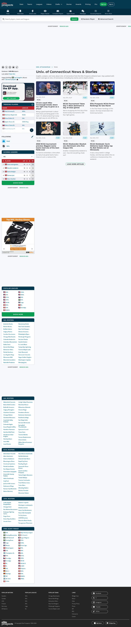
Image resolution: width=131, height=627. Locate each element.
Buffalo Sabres (7, 329)
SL (6, 566)
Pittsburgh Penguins (24, 337)
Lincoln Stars (7, 521)
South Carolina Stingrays (22, 471)
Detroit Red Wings (8, 347)
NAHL (22, 295)
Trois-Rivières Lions (24, 483)
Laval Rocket (7, 444)
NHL (23, 125)
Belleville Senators (8, 407)
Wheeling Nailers (23, 488)
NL (21, 305)
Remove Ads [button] (64, 26)
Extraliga (23, 307)
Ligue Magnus (25, 538)
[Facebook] (3, 67)
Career (74, 616)
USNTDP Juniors (23, 518)
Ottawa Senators (23, 332)
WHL (7, 305)
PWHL (22, 579)
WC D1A (8, 579)
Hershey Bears (7, 439)
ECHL (7, 297)
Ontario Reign (22, 410)
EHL (7, 550)
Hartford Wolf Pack (8, 432)
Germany (4, 606)
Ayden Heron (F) (9, 122)
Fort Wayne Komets (9, 469)
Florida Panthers (8, 352)
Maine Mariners (8, 491)
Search (74, 19)
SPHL (7, 300)
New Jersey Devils (23, 324)
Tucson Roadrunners (24, 437)
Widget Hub (75, 596)
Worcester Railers (23, 493)
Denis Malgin (11, 172)
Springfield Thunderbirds (22, 426)
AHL (7, 295)
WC (7, 576)
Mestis (8, 545)
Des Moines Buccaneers (10, 509)
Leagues (39, 4)
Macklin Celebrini (12, 168)
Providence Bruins (23, 412)
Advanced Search (106, 19)
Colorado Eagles (8, 424)
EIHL (22, 540)
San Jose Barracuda (24, 423)
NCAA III (23, 563)
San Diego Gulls (23, 420)
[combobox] (40, 19)
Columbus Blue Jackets (10, 342)
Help (73, 601)
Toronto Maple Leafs (24, 349)
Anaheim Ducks (8, 324)
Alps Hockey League (27, 532)
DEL (7, 568)
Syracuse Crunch (23, 429)
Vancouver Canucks (24, 355)
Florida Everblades (8, 466)
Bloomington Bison (9, 461)
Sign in (111, 4)
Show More (18, 183)
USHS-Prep (25, 122)
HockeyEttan (9, 540)
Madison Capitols (23, 502)
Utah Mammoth (23, 352)
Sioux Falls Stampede (24, 513)
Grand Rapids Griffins (9, 427)
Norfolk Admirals (23, 456)
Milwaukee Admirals (24, 407)
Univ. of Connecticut (43, 67)
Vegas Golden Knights (24, 357)
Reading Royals (22, 464)
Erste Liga (24, 545)
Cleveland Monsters (9, 417)
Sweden (4, 596)
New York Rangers (23, 329)
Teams (29, 4)
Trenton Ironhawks (24, 480)
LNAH (22, 566)
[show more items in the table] (31, 130)
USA (3, 601)
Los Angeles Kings (8, 355)
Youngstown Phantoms (25, 523)
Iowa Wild (6, 441)
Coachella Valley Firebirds (8, 421)
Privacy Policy (76, 604)
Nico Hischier (11, 179)
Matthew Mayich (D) (11, 115)
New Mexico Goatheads (25, 453)
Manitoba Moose (23, 405)
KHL (22, 297)
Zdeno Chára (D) (10, 125)
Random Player (89, 19)
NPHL (23, 111)
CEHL (22, 543)
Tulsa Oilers (21, 485)
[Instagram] (10, 67)
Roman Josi (10, 175)
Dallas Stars (6, 344)
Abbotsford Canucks (9, 402)
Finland (4, 604)
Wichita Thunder (23, 490)
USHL (22, 292)
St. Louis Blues (22, 344)
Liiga (22, 302)
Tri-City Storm (22, 515)
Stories (69, 4)
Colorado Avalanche (9, 339)
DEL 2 (7, 571)
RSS (73, 611)
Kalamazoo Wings (8, 486)
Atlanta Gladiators (8, 459)
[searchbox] (40, 19)
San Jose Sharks (23, 339)
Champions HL (10, 553)
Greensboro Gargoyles (9, 471)
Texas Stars (21, 432)
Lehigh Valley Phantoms (25, 402)
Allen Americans (8, 456)
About (73, 598)
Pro (96, 4)
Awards (78, 4)
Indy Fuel (6, 481)
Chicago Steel (7, 507)
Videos (48, 4)
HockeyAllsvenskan (11, 535)
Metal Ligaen (9, 548)
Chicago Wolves (7, 415)
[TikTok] (17, 67)
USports (23, 568)
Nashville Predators (9, 362)
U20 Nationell (10, 538)
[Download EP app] (18, 92)
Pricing (88, 4)
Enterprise (75, 614)
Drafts (57, 4)
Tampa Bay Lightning (24, 347)
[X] (6, 67)
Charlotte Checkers (9, 412)
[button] (108, 12)
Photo (73, 606)
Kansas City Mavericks (9, 489)
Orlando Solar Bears (24, 459)
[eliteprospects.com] (7, 4)
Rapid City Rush (23, 461)
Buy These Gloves (17, 249)
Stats (21, 4)
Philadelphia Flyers (23, 334)
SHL (22, 300)
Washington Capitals (24, 360)
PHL (22, 548)
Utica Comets (22, 440)
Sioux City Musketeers (25, 510)
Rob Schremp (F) (9, 111)
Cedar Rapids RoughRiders (7, 503)
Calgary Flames (7, 332)
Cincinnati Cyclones (9, 464)
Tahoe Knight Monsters (25, 475)
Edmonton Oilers (8, 349)
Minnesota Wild (7, 357)
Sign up (103, 4)
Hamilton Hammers (9, 429)
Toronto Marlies (23, 435)
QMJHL (8, 310)
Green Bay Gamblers (9, 519)
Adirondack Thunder (9, 453)
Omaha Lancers (23, 508)
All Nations (5, 609)
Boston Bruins (7, 326)
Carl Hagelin (18, 77)
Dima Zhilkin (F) (9, 118)
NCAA (23, 115)
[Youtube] (13, 67)
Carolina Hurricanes (9, 334)
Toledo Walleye (22, 477)
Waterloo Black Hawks (25, 520)
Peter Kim (12, 74)
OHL (23, 118)
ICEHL (7, 581)
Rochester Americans (24, 415)
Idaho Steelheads (8, 478)
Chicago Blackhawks (9, 337)
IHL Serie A (24, 535)
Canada (4, 598)
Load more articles (75, 164)
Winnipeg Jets (22, 362)
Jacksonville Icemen (9, 483)
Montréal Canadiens (9, 360)
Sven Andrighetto (12, 164)
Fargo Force (6, 516)
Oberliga (8, 573)
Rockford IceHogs (23, 417)
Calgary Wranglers (8, 410)
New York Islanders (24, 326)
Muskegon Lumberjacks (25, 505)
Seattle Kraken (22, 342)
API (73, 609)
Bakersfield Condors (9, 405)
